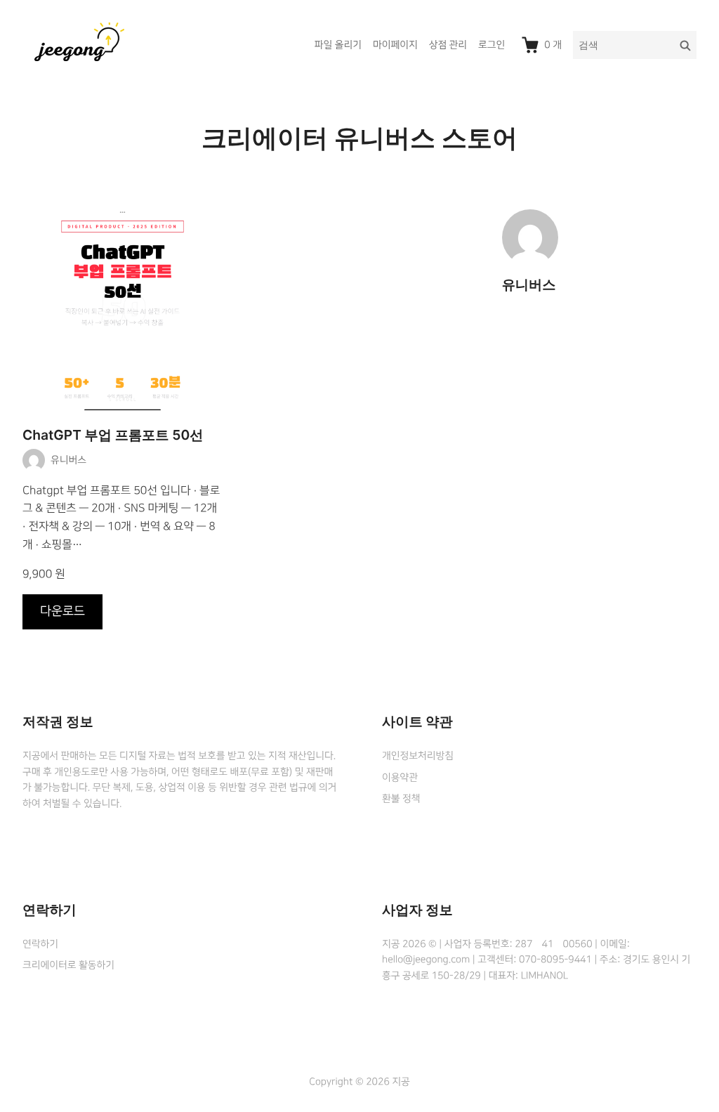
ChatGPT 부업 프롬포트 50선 (112, 435)
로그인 (491, 45)
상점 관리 (448, 45)
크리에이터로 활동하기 (68, 965)
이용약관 (400, 777)
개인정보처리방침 (418, 755)
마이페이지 (395, 45)
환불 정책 (401, 798)
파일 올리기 (338, 45)
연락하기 (40, 944)
